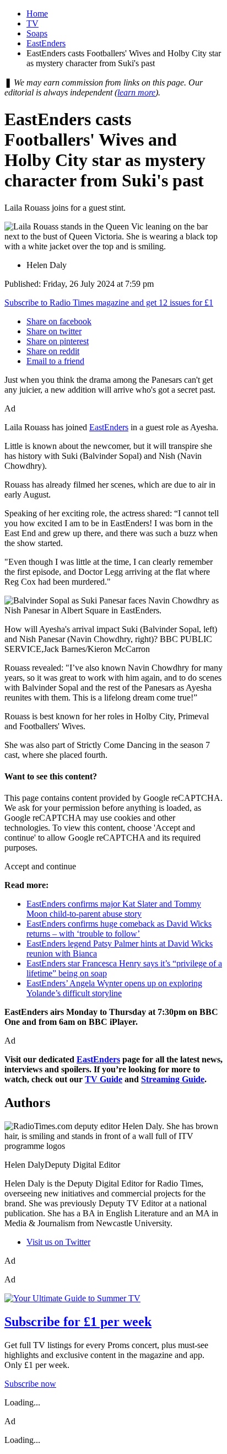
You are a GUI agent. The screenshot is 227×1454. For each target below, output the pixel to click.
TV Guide (103, 1079)
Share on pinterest (57, 341)
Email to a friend (55, 361)
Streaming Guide (172, 1079)
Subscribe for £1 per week (78, 1321)
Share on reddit (52, 351)
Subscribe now (30, 1383)
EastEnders (46, 43)
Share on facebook (58, 321)
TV (32, 23)
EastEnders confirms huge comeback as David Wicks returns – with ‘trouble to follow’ (119, 928)
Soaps (36, 33)
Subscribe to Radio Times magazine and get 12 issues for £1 (108, 302)
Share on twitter (54, 331)
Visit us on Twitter (58, 1242)
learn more (136, 92)
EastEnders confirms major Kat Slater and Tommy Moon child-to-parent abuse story (113, 908)
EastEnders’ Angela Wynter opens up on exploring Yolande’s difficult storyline (114, 988)
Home (37, 13)
